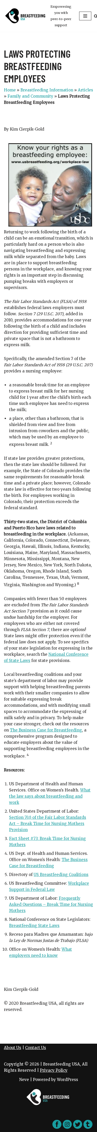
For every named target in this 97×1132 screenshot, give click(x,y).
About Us (12, 1047)
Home (10, 90)
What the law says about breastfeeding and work (50, 796)
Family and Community (30, 96)
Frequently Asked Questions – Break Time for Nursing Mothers (51, 904)
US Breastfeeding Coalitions (61, 874)
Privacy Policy (54, 1070)
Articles (85, 90)
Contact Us (35, 1047)
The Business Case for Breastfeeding (46, 730)
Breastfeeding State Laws (34, 925)
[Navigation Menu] (85, 16)
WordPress (67, 1079)
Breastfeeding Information (46, 90)
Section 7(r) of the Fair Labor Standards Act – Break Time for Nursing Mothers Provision (47, 823)
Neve (24, 1079)
